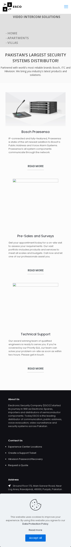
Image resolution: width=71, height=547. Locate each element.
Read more (35, 530)
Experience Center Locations (25, 446)
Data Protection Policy (35, 524)
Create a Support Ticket (22, 453)
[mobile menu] (66, 7)
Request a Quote (18, 465)
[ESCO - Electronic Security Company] (12, 6)
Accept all (35, 538)
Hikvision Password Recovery (25, 459)
